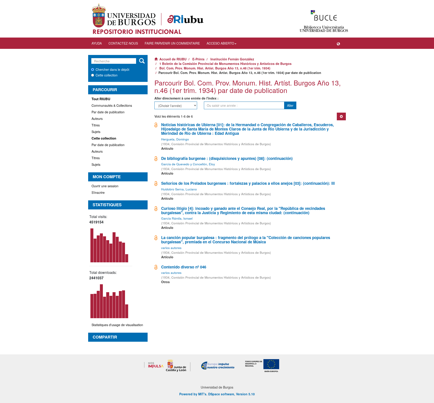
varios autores (171, 248)
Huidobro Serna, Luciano (179, 189)
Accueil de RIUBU (172, 59)
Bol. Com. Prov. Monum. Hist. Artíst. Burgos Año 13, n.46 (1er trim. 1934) (214, 68)
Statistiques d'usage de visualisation (117, 324)
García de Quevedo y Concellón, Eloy (188, 164)
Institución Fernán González (232, 59)
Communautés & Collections (112, 105)
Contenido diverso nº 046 (183, 267)
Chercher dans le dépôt (112, 69)
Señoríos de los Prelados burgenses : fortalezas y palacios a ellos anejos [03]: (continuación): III (248, 183)
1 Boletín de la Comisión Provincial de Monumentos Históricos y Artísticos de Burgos (225, 63)
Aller (290, 105)
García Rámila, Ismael (177, 218)
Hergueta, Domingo (175, 139)
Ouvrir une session (105, 186)
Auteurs (97, 118)
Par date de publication (108, 112)
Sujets (96, 131)
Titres (96, 125)
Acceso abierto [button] (220, 43)
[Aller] (142, 61)
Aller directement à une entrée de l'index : (186, 98)
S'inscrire (98, 192)
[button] (338, 43)
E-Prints (198, 59)
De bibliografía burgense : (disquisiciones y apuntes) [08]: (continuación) (227, 158)
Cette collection (107, 75)
